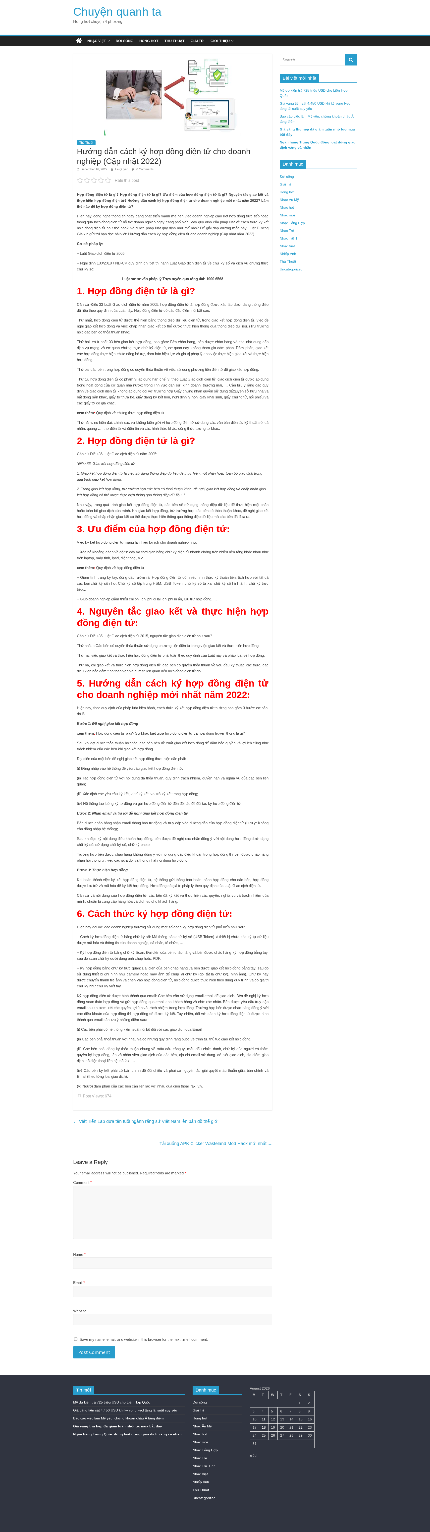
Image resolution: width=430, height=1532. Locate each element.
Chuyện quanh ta (117, 11)
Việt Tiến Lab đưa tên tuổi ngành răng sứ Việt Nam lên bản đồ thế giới (145, 1121)
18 (264, 1427)
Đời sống (124, 41)
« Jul (253, 1456)
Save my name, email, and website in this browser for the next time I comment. (144, 1339)
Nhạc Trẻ (287, 231)
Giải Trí (198, 41)
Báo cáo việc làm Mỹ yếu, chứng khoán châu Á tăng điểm (118, 1418)
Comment (82, 1182)
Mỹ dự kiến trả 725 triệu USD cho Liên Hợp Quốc (112, 1402)
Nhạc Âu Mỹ (289, 200)
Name (79, 1254)
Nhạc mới (287, 215)
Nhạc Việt (96, 41)
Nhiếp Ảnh (288, 254)
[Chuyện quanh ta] (78, 41)
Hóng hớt (149, 41)
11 (264, 1419)
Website (79, 1311)
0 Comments (145, 169)
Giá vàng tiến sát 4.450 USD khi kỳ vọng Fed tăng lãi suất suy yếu (125, 1410)
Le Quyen (122, 169)
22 (301, 1427)
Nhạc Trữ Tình (291, 238)
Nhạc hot (287, 207)
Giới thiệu (220, 41)
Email (79, 1282)
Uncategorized (291, 269)
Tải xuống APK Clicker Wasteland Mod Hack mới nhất (216, 1143)
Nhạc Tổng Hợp (292, 223)
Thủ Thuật (174, 41)
